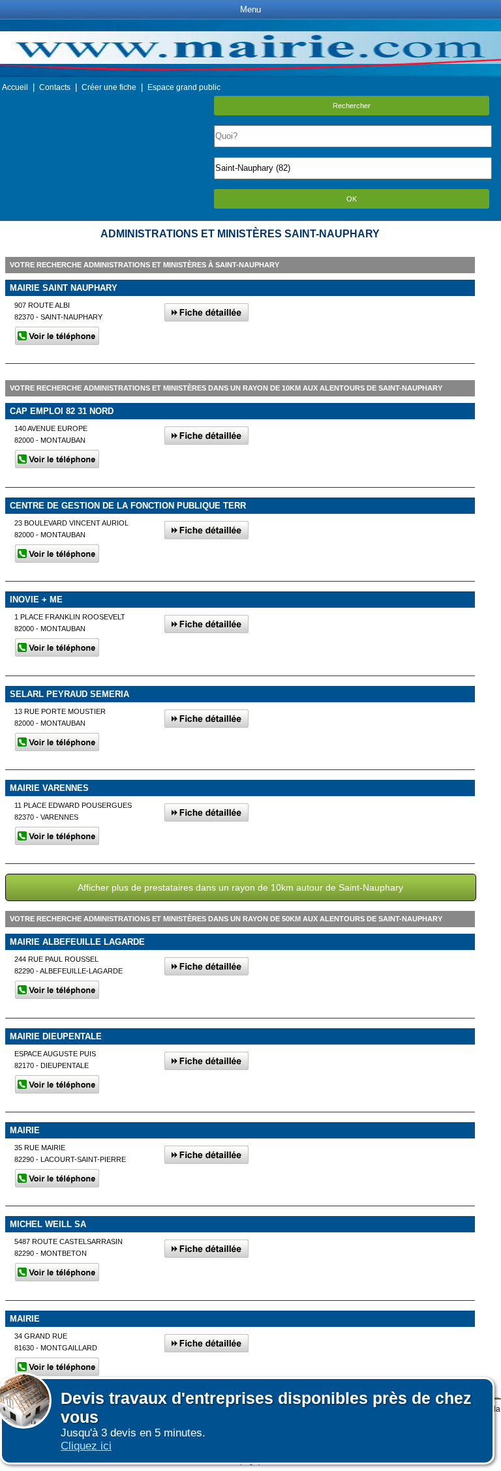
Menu (250, 9)
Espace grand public (183, 87)
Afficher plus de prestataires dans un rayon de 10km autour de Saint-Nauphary (240, 887)
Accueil (15, 87)
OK (351, 199)
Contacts (54, 87)
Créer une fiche (109, 87)
